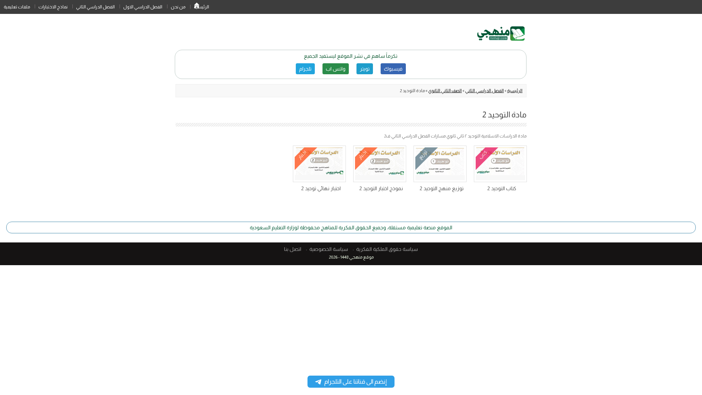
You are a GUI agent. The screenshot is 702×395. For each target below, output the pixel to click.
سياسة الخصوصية (328, 249)
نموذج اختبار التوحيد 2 (381, 188)
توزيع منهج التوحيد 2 (442, 188)
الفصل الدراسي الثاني (95, 7)
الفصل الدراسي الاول (142, 7)
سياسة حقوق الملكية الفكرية (387, 249)
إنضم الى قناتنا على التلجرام (355, 381)
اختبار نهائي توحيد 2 (321, 188)
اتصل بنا (292, 249)
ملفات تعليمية (17, 7)
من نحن (178, 7)
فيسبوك (393, 69)
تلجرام (305, 69)
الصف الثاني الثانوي (445, 90)
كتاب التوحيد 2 (501, 188)
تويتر (365, 69)
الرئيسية (197, 7)
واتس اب (336, 69)
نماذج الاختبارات (53, 7)
